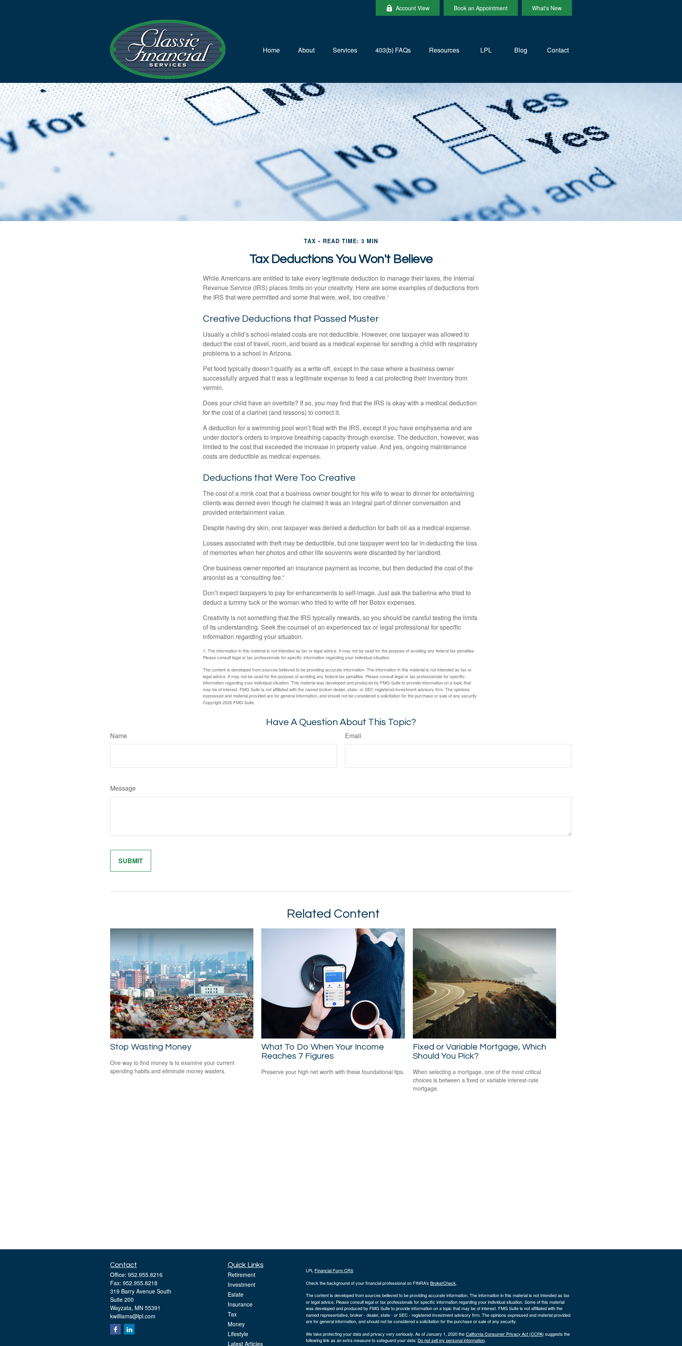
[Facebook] (115, 1329)
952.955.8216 (145, 1275)
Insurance (240, 1304)
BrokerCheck (443, 1283)
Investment (241, 1284)
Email (353, 735)
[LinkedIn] (129, 1329)
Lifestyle (238, 1334)
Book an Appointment (481, 8)
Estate (236, 1294)
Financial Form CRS (334, 1270)
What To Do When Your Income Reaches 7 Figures (322, 1051)
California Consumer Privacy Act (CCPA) (505, 1334)
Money (236, 1324)
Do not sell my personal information (451, 1340)
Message (123, 788)
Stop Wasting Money (150, 1047)
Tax (232, 1314)
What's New (547, 8)
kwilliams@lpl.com (133, 1316)
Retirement (241, 1275)
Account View (412, 8)
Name (118, 735)
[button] (271, 49)
